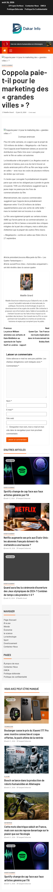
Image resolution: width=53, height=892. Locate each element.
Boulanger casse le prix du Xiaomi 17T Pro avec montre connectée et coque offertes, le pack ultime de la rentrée (26, 734)
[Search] (49, 50)
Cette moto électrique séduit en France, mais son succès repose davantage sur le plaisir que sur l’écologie (26, 830)
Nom (9, 401)
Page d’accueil (10, 620)
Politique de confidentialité (36, 9)
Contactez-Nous (32, 6)
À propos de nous (16, 6)
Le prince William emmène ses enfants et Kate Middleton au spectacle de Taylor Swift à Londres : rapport (15, 336)
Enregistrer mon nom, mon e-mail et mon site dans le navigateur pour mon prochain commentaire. (25, 430)
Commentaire (12, 366)
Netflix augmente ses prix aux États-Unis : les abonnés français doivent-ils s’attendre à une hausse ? (26, 541)
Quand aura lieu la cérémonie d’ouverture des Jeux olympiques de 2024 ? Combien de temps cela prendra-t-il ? (25, 591)
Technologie (8, 726)
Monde (7, 626)
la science (8, 633)
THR (15, 186)
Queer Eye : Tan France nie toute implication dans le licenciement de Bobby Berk (38, 335)
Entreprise (8, 823)
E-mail (9, 410)
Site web (10, 418)
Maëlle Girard (9, 112)
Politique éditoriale (15, 9)
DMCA (43, 6)
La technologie (10, 637)
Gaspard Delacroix (24, 498)
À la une (7, 623)
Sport (6, 640)
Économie (8, 630)
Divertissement (7, 65)
